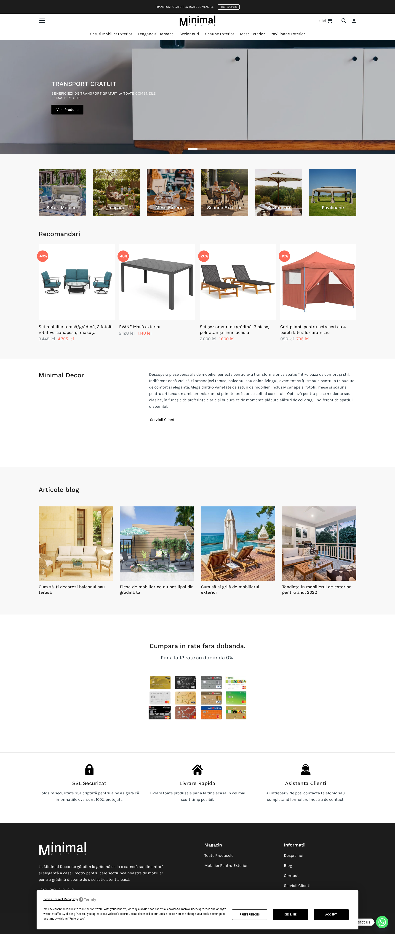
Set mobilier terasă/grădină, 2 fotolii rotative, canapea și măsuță (76, 329)
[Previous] (38, 297)
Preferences (250, 914)
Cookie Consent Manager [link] (59, 899)
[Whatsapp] (382, 922)
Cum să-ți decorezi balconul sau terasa (72, 589)
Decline (290, 914)
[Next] (356, 297)
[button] (42, 20)
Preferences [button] (76, 918)
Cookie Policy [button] (166, 913)
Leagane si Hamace (155, 34)
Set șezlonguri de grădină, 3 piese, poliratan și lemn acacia (234, 329)
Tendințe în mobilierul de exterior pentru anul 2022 (316, 589)
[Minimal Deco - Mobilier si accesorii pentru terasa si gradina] (197, 20)
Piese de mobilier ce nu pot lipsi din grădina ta (157, 589)
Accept (331, 914)
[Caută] (344, 21)
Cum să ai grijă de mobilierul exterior (230, 589)
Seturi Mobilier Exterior (111, 34)
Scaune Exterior (219, 34)
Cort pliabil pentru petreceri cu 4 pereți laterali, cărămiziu (313, 329)
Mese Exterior (252, 34)
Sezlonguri (189, 34)
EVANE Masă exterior (140, 326)
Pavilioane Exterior (288, 34)
